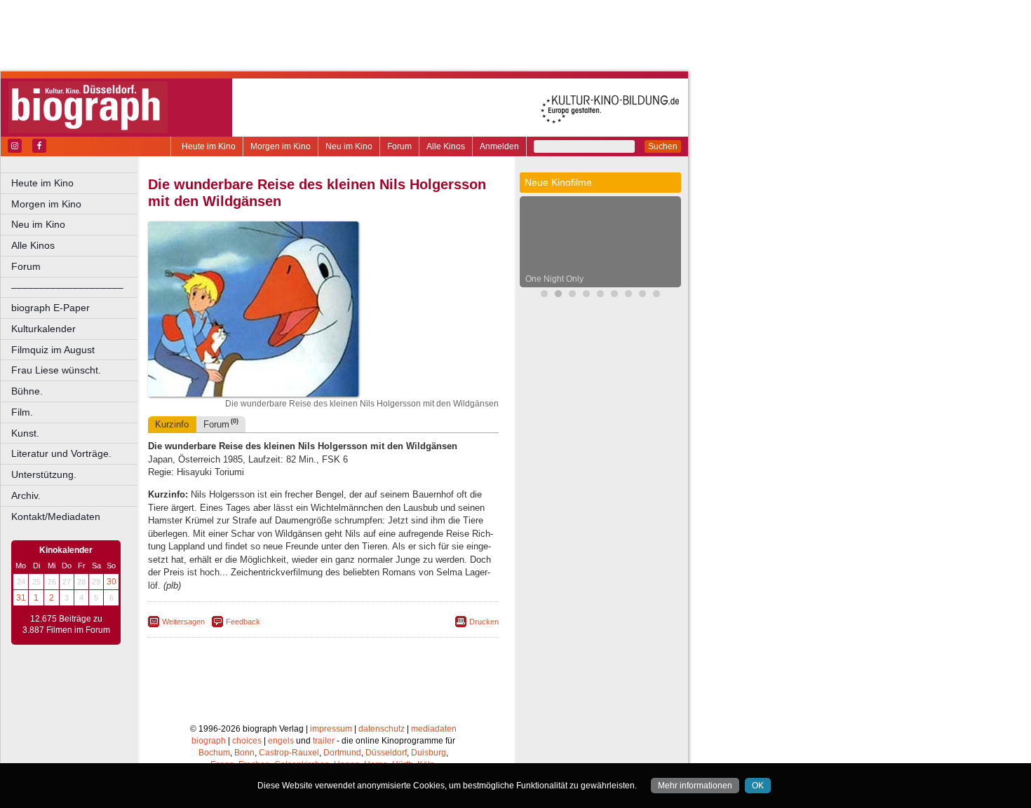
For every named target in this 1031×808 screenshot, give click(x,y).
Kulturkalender (43, 328)
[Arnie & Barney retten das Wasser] (656, 295)
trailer (324, 741)
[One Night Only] (558, 295)
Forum (399, 146)
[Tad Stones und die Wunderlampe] (600, 295)
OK (758, 785)
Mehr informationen (695, 785)
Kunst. (25, 433)
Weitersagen (183, 621)
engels (281, 741)
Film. (22, 412)
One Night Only (554, 279)
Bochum (214, 753)
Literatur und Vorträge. (61, 453)
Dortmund (342, 753)
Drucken (484, 621)
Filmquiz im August (53, 349)
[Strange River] (628, 295)
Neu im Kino (348, 146)
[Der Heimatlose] (642, 295)
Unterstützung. (43, 474)
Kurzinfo (172, 424)
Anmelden (499, 146)
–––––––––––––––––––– (67, 287)
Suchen (663, 146)
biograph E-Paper (50, 307)
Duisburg (428, 753)
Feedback (243, 621)
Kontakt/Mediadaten (55, 516)
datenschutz (381, 729)
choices (247, 741)
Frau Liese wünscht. (56, 370)
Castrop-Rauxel (289, 753)
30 (111, 582)
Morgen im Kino (280, 146)
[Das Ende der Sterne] (544, 295)
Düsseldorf (386, 753)
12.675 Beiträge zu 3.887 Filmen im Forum (66, 624)
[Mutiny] (586, 295)
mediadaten (434, 729)
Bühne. (27, 391)
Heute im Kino (209, 146)
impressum (331, 729)
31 (21, 598)
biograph (208, 741)
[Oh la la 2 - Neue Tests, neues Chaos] (572, 295)
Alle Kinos (445, 146)
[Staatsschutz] (614, 295)
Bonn (244, 753)
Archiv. (26, 495)
